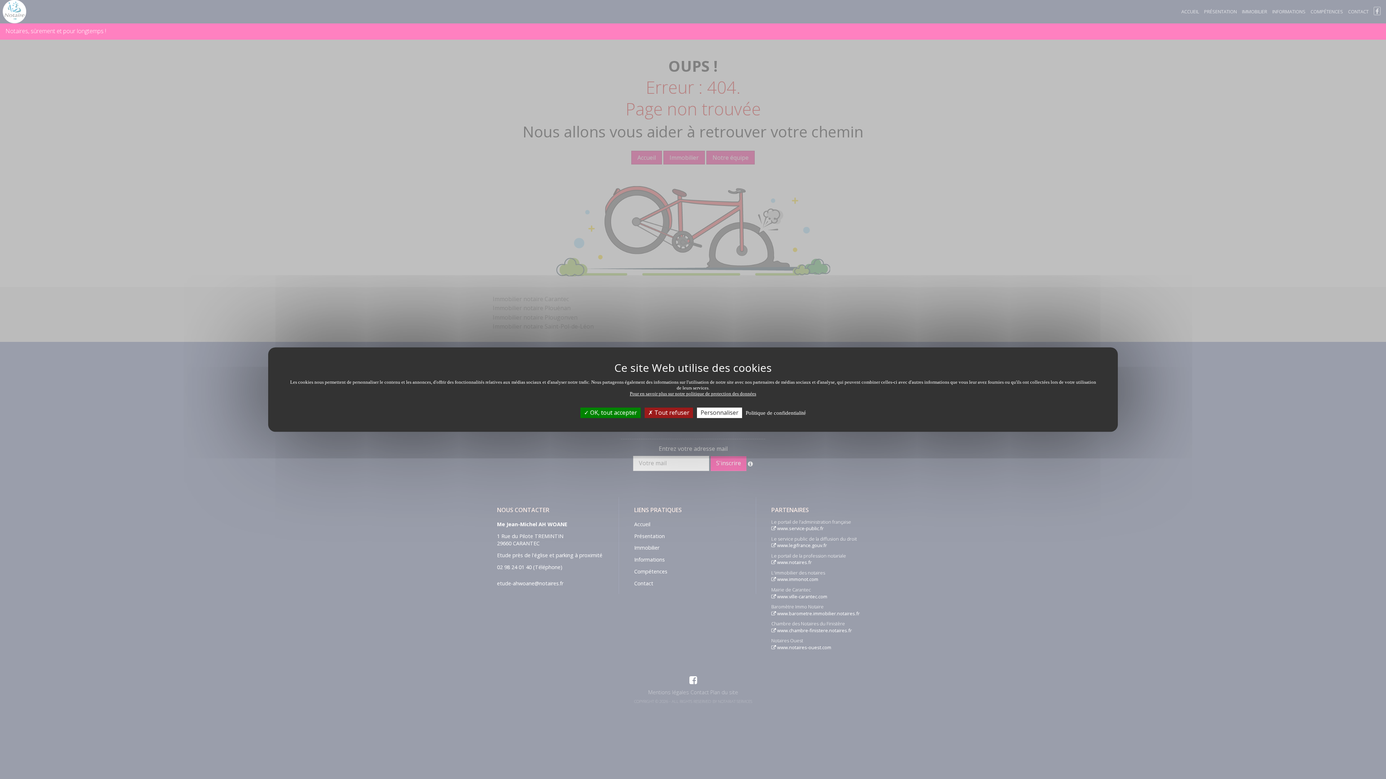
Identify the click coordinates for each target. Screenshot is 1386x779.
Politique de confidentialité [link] (776, 413)
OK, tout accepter (613, 413)
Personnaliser (719, 413)
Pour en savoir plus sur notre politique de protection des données (693, 393)
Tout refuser (671, 413)
